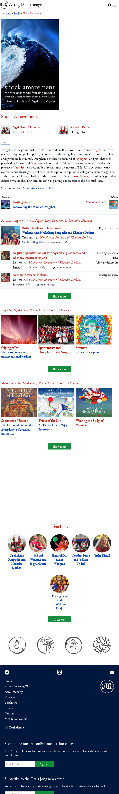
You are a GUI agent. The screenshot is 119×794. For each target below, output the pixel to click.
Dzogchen (97, 150)
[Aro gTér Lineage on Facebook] (7, 672)
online (38, 188)
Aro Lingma (80, 176)
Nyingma (81, 159)
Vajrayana (37, 163)
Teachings (11, 702)
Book (5, 142)
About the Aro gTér (17, 686)
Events (9, 708)
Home (9, 681)
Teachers (10, 697)
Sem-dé (18, 167)
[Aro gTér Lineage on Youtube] (112, 672)
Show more (59, 296)
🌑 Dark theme (14, 727)
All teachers (59, 619)
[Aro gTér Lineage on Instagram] (59, 672)
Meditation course (16, 719)
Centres (9, 713)
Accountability (14, 692)
